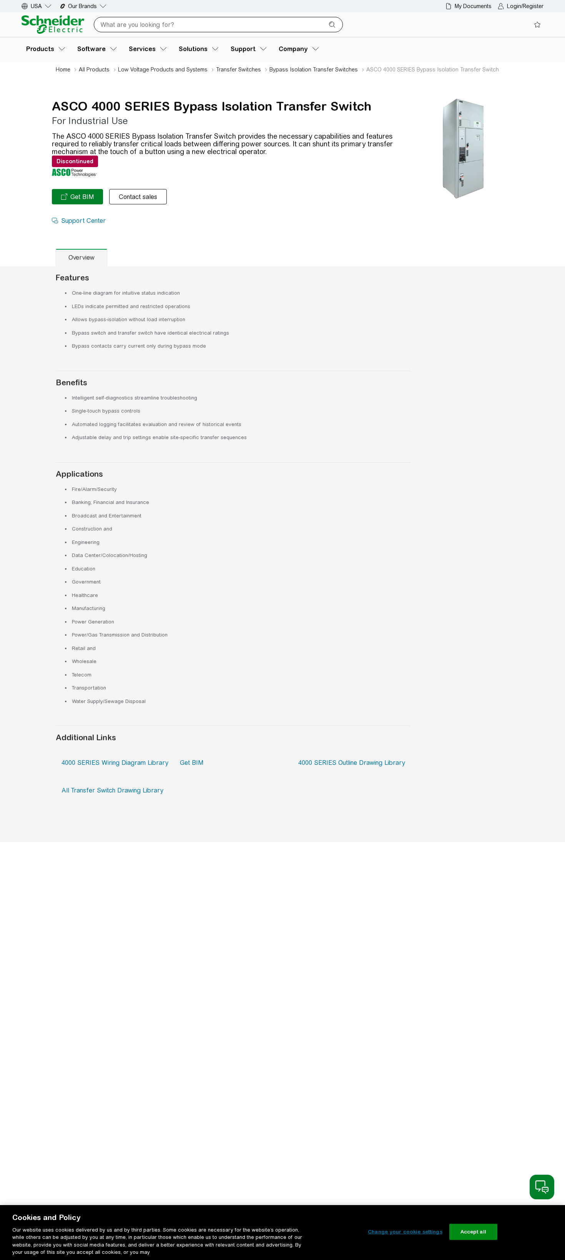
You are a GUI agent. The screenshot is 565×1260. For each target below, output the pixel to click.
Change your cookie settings (405, 1232)
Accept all (473, 1232)
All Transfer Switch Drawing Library (112, 790)
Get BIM (191, 762)
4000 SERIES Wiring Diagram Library (114, 762)
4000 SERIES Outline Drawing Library (351, 762)
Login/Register (525, 6)
